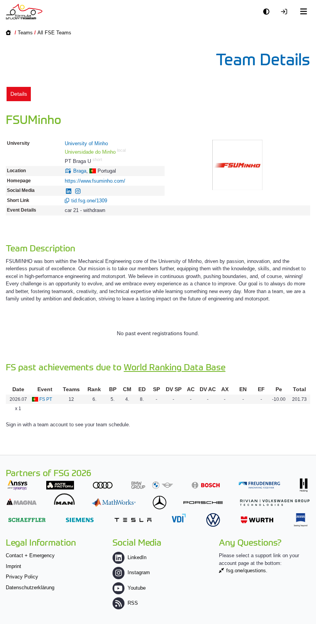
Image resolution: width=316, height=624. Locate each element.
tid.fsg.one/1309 (89, 200)
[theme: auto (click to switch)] (268, 11)
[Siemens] (80, 520)
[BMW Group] (152, 485)
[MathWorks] (114, 502)
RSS (133, 603)
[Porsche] (203, 502)
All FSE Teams (54, 33)
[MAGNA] (22, 502)
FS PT (45, 399)
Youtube (137, 588)
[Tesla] (132, 520)
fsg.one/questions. (246, 570)
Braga (79, 171)
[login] (286, 11)
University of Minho (86, 143)
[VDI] (179, 518)
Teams (25, 33)
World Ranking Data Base (174, 366)
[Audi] (103, 485)
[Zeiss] (301, 520)
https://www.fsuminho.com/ (95, 181)
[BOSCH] (206, 485)
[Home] (24, 11)
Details (18, 94)
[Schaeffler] (26, 520)
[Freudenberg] (259, 485)
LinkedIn (137, 557)
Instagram (139, 572)
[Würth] (257, 520)
